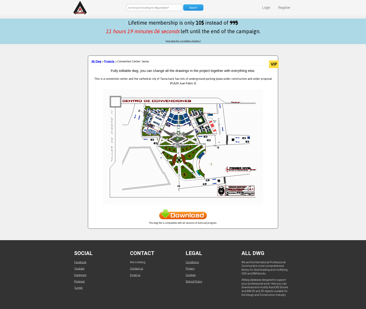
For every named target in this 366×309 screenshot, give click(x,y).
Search (193, 7)
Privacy (190, 268)
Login (266, 8)
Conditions (192, 262)
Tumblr (78, 287)
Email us (135, 275)
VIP (274, 64)
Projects (109, 61)
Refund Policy (194, 281)
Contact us (136, 268)
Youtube (79, 268)
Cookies (191, 275)
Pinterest (79, 281)
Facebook (80, 262)
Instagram (80, 275)
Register (284, 8)
